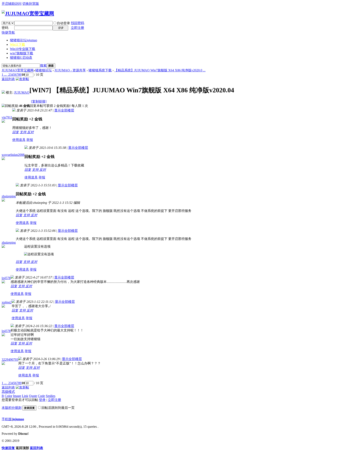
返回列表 (8, 79)
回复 (15, 132)
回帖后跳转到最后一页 (58, 407)
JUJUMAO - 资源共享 (70, 70)
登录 (42, 400)
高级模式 (8, 391)
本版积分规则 (12, 407)
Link (25, 396)
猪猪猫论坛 (23, 40)
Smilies (50, 396)
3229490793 (10, 359)
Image (17, 396)
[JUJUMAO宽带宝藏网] (28, 13)
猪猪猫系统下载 (100, 70)
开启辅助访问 (12, 3)
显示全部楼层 (64, 110)
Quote (33, 396)
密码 (5, 27)
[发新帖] (22, 79)
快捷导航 (8, 32)
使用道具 (18, 140)
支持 (23, 132)
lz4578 (6, 278)
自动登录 (63, 23)
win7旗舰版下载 (21, 53)
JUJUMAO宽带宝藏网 (18, 70)
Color (8, 396)
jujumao (18, 419)
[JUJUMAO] (3, 92)
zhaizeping (9, 196)
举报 (29, 140)
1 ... (4, 74)
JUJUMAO (21, 92)
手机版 (7, 419)
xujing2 (7, 302)
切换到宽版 (30, 3)
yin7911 (7, 117)
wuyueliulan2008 (13, 154)
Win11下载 (17, 44)
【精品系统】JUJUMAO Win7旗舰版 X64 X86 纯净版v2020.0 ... (160, 70)
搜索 (43, 65)
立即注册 (77, 27)
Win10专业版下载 (22, 49)
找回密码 (77, 23)
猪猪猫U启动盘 (21, 57)
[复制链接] (38, 101)
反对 (30, 132)
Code (41, 396)
